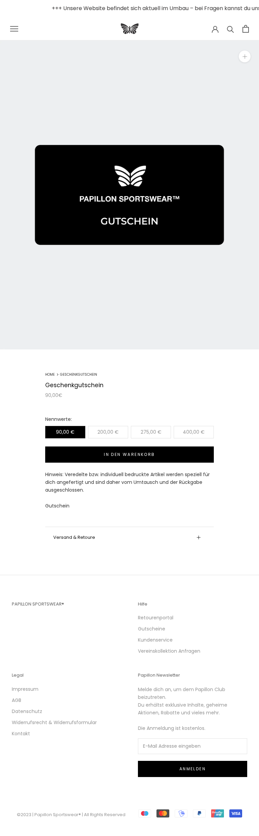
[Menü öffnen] (14, 29)
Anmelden (192, 769)
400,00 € (194, 432)
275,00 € (151, 432)
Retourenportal (155, 617)
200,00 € (108, 432)
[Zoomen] (245, 56)
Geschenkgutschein (78, 374)
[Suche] (230, 28)
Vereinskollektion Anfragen (169, 651)
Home (50, 374)
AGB (16, 700)
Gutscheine (151, 628)
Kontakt (21, 733)
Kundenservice (155, 640)
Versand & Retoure (74, 537)
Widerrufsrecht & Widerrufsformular (54, 722)
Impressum (25, 689)
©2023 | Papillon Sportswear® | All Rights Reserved (71, 814)
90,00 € (65, 432)
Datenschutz (27, 711)
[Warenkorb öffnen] (245, 29)
